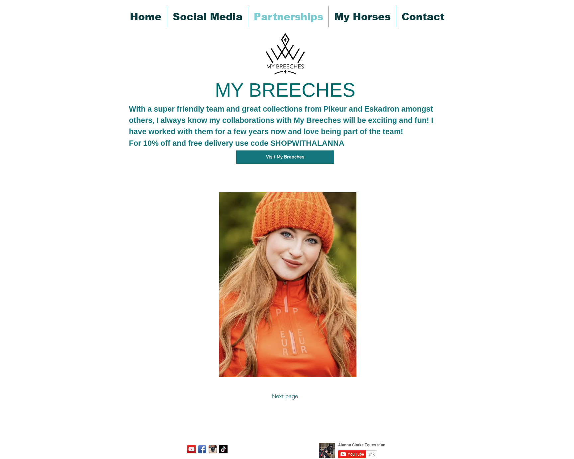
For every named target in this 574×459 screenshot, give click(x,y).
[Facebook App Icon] (202, 449)
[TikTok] (223, 449)
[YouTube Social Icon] (191, 449)
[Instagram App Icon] (213, 449)
